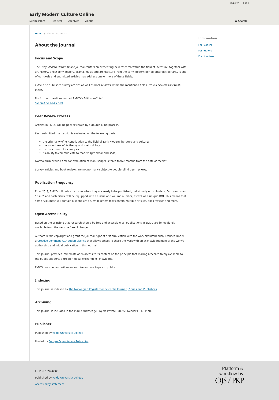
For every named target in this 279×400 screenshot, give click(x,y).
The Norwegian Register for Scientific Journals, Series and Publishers (113, 289)
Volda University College (67, 333)
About (89, 21)
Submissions (37, 21)
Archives (73, 21)
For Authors (205, 50)
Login (246, 3)
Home (38, 33)
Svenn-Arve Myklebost (49, 103)
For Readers (205, 45)
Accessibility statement (49, 384)
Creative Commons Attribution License (61, 240)
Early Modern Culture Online (61, 14)
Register (57, 21)
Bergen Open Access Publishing (69, 341)
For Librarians (206, 56)
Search (242, 21)
